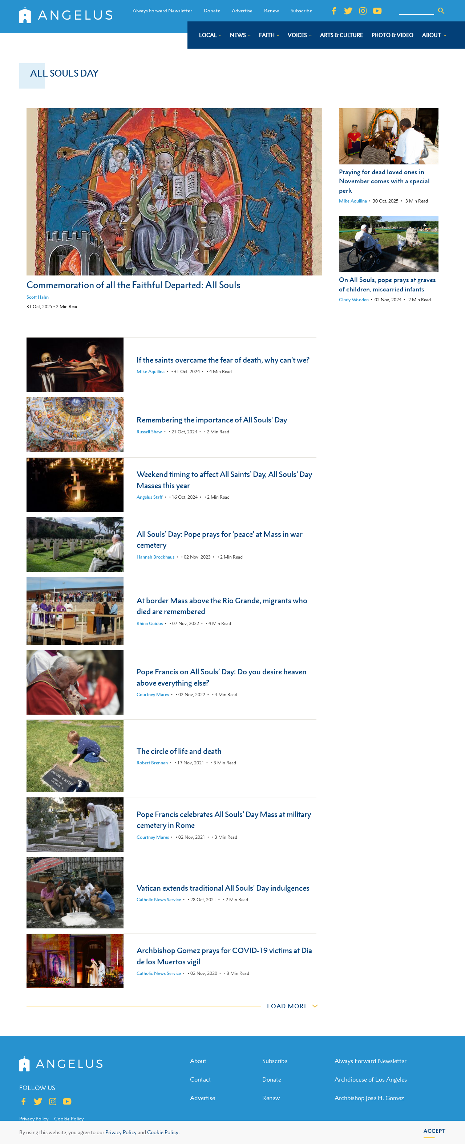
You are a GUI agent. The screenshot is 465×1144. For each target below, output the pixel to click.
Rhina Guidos (150, 623)
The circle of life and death (179, 751)
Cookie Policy (69, 1118)
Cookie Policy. (163, 1132)
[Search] (441, 11)
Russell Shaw (149, 431)
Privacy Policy (121, 1132)
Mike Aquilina (353, 201)
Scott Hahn (38, 297)
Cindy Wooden (354, 299)
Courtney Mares (153, 694)
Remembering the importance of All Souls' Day (212, 419)
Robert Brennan (152, 762)
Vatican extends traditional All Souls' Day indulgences (223, 887)
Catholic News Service (159, 899)
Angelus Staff (149, 497)
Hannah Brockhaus (155, 557)
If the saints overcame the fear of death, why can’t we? (223, 359)
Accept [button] (435, 1131)
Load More (287, 1006)
